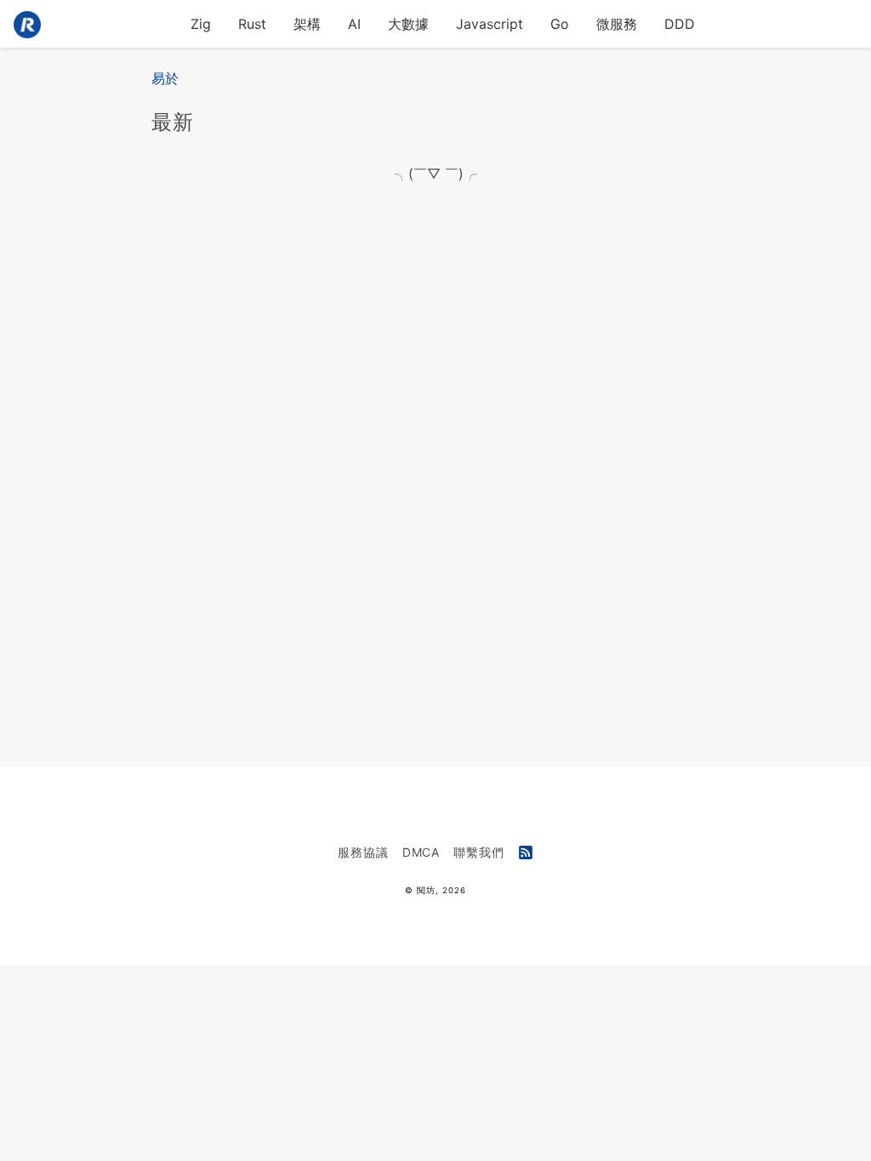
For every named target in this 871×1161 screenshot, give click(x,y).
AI (354, 23)
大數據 (408, 23)
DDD (679, 23)
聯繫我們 (478, 852)
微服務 (616, 23)
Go (559, 23)
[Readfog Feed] (525, 854)
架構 (307, 23)
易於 (165, 78)
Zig (201, 23)
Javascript (489, 23)
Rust (252, 23)
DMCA (421, 852)
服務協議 (363, 852)
